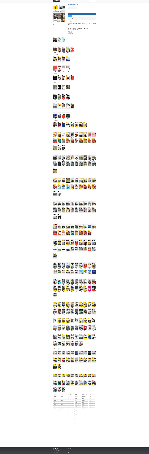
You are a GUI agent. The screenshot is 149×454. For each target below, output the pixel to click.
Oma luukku (63, 1)
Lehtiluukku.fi (56, 448)
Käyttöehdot (69, 448)
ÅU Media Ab (71, 33)
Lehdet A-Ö (67, 1)
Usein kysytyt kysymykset (56, 450)
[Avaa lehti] (55, 40)
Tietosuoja (69, 449)
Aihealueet (71, 1)
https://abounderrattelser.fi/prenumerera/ (73, 29)
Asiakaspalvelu (55, 449)
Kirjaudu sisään (84, 18)
